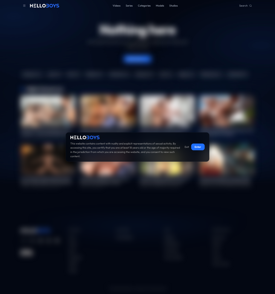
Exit (187, 147)
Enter (198, 147)
